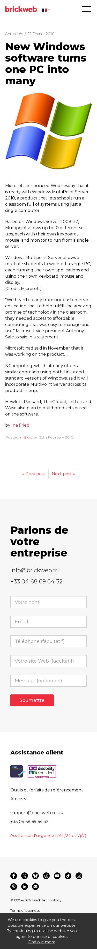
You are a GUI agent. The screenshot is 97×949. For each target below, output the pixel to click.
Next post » (63, 473)
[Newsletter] (35, 886)
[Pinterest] (13, 886)
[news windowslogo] (48, 131)
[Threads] (46, 875)
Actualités (14, 34)
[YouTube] (57, 875)
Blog (28, 437)
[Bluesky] (35, 875)
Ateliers (18, 798)
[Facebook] (13, 875)
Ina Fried (20, 425)
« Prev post (33, 473)
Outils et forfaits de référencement (46, 790)
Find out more (41, 942)
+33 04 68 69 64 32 (36, 581)
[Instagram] (78, 875)
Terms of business (25, 910)
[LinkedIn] (24, 886)
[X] (24, 875)
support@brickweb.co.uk (36, 812)
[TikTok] (68, 875)
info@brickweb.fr (33, 570)
